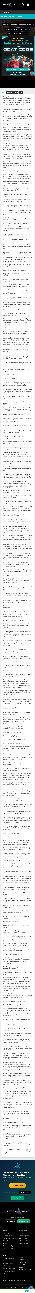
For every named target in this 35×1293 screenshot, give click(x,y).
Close (27, 1291)
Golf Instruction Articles (9, 1238)
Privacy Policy (22, 1262)
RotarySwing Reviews (24, 1236)
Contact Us (24, 1287)
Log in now (25, 34)
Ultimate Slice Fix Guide (25, 1269)
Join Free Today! (23, 1233)
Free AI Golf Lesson (8, 1248)
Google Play (18, 1198)
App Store (26, 1193)
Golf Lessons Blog (8, 1246)
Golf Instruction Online (9, 1268)
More (23, 1291)
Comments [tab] (12, 92)
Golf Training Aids (23, 1238)
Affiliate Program (7, 1266)
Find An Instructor (24, 1243)
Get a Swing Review (8, 1263)
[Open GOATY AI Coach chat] (31, 1289)
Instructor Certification (25, 1241)
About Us (21, 1259)
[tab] (3, 92)
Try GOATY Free (17, 1185)
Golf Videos (6, 1233)
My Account (22, 1257)
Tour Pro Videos (7, 1236)
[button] (28, 4)
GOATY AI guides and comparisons (14, 1280)
